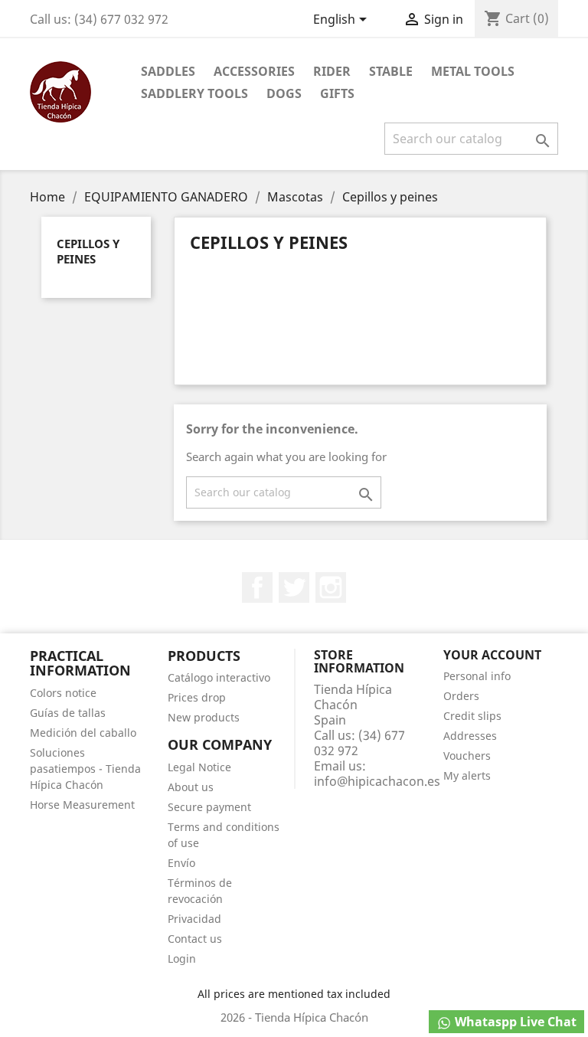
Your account (492, 654)
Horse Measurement (82, 804)
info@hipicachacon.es (377, 781)
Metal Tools (472, 71)
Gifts (337, 93)
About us (191, 787)
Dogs (284, 93)
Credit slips (472, 715)
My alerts (467, 775)
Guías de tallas (68, 712)
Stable (391, 71)
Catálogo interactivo (219, 677)
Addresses (470, 735)
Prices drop (197, 697)
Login (182, 958)
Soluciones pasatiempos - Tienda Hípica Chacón (85, 768)
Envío (181, 862)
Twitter (294, 587)
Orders (461, 696)
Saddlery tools (194, 93)
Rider (332, 71)
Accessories (254, 71)
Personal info (477, 676)
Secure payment (209, 807)
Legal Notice (199, 767)
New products (204, 717)
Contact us (195, 938)
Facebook (257, 587)
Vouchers (467, 755)
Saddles (168, 71)
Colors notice (63, 692)
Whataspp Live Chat (514, 1021)
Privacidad (194, 918)
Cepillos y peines (88, 251)
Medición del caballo (83, 732)
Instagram (330, 587)
